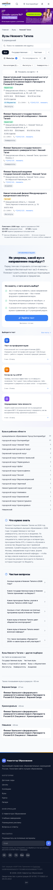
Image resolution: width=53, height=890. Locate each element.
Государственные (19, 52)
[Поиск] (17, 4)
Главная (5, 30)
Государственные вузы (12, 660)
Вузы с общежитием (37, 664)
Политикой (23, 849)
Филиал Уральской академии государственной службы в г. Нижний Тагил (24, 172)
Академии (8, 186)
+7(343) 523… (24, 210)
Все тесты (45, 332)
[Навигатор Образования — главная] (6, 4)
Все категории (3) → (11, 65)
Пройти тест (28, 318)
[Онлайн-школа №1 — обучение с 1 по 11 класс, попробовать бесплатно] (26, 16)
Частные (38, 52)
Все (5, 52)
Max (22, 855)
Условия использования (28, 869)
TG (16, 855)
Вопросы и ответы (10, 827)
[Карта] (45, 58)
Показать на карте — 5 (28, 72)
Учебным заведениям (11, 818)
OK (10, 855)
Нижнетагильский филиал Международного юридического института (25, 194)
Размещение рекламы (11, 822)
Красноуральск (9, 706)
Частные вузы (30, 660)
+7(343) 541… (14, 182)
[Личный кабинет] (42, 3)
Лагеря (5, 802)
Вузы (14, 30)
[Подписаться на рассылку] (48, 843)
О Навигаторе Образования (14, 814)
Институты (28, 65)
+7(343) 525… (39, 102)
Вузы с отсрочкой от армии (14, 664)
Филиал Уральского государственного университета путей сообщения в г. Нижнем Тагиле (25, 116)
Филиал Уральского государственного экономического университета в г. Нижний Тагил (24, 150)
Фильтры (11, 58)
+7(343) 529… (24, 137)
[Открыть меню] (48, 3)
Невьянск (6, 725)
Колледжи (6, 789)
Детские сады (8, 780)
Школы (5, 785)
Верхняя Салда (9, 687)
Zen (27, 855)
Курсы (4, 798)
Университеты (43, 65)
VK (4, 855)
